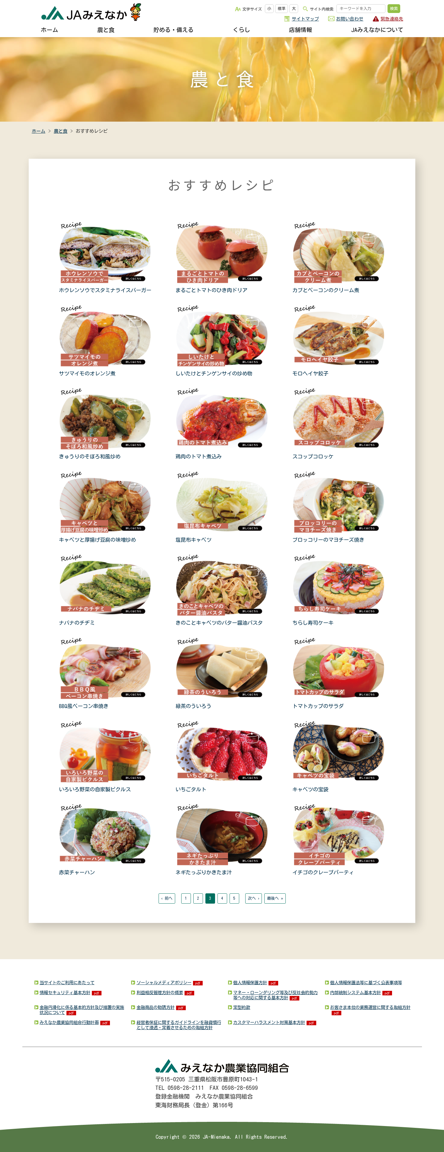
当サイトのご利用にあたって (67, 982)
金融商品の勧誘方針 (156, 1007)
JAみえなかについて (377, 30)
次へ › (253, 898)
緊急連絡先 (392, 19)
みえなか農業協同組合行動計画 (69, 1022)
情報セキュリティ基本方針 (65, 992)
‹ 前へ (166, 898)
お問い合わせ (349, 19)
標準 (281, 9)
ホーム (49, 30)
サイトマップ (305, 19)
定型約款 (241, 1007)
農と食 (105, 30)
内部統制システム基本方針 (355, 992)
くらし (241, 30)
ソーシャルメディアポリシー (164, 982)
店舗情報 (300, 30)
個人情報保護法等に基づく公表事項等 (366, 982)
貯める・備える (173, 30)
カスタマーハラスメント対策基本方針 (269, 1022)
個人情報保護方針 (250, 982)
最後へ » (275, 898)
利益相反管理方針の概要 (160, 992)
